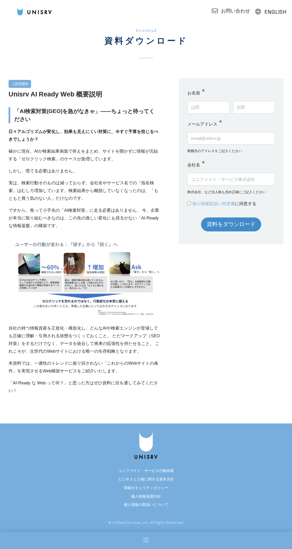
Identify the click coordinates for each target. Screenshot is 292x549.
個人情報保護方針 (146, 496)
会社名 (193, 164)
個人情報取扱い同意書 (213, 203)
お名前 (193, 92)
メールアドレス (202, 124)
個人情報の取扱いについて (146, 504)
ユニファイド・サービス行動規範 (146, 471)
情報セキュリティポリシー (146, 488)
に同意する (224, 203)
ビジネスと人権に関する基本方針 (146, 479)
